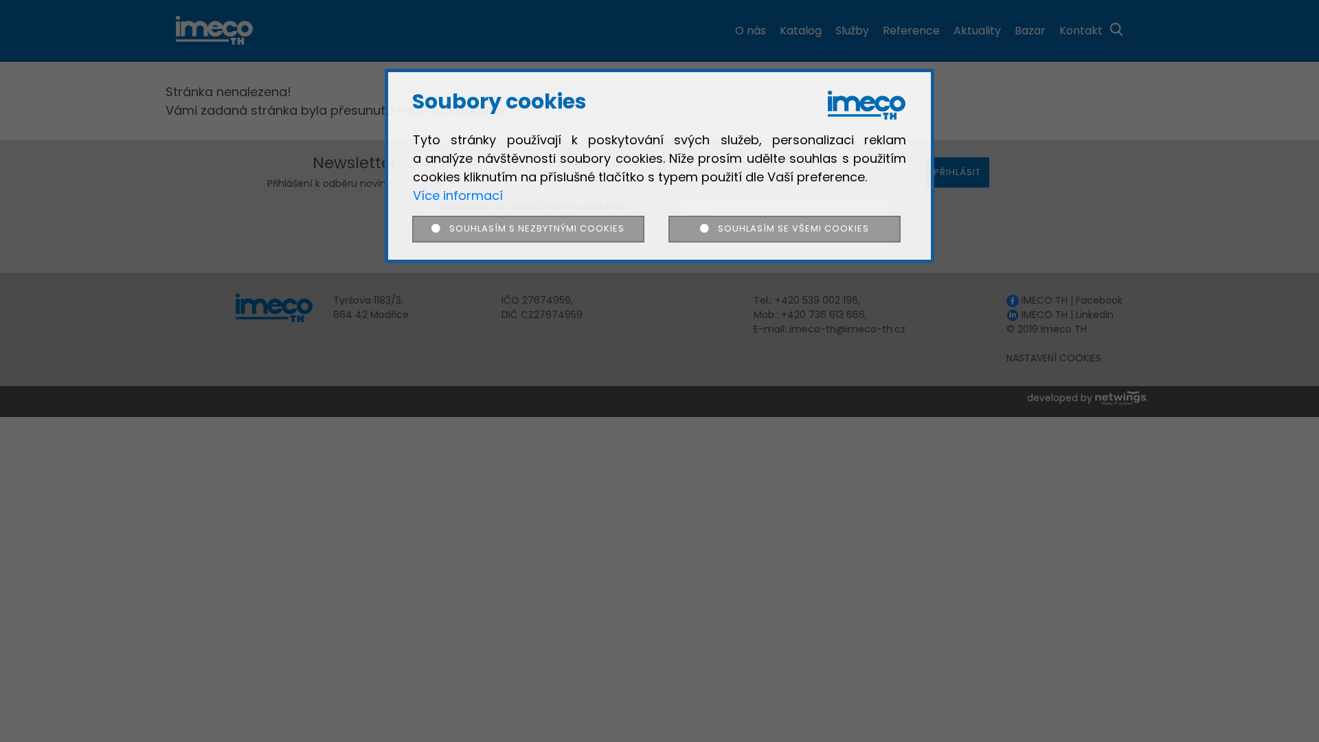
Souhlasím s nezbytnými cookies (532, 228)
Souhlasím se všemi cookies (788, 228)
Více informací (458, 195)
